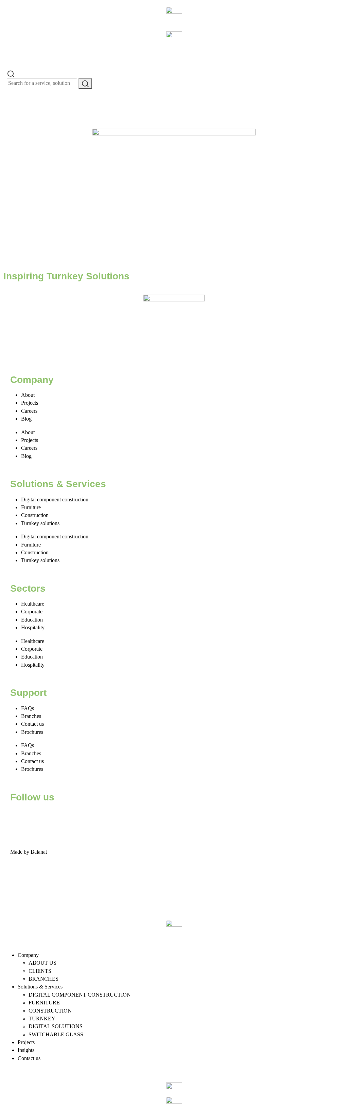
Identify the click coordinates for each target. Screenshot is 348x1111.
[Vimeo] (92, 817)
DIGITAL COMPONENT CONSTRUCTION (80, 995)
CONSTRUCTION (50, 1011)
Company (28, 955)
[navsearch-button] (11, 73)
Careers (29, 411)
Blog (26, 419)
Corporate (31, 611)
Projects (29, 403)
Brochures (32, 732)
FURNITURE (44, 1002)
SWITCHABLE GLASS (56, 1034)
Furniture (31, 507)
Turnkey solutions (40, 523)
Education (32, 620)
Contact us (32, 724)
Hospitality (33, 627)
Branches (31, 716)
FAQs (27, 708)
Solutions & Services (40, 986)
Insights (26, 1050)
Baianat (39, 852)
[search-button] (85, 83)
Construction (35, 515)
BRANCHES (43, 979)
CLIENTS (40, 971)
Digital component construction (54, 499)
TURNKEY (42, 1018)
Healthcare (32, 604)
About (28, 395)
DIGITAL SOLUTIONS (56, 1026)
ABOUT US (42, 963)
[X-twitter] (37, 817)
